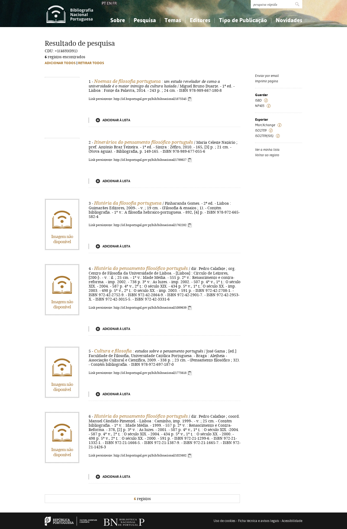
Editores (200, 20)
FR (115, 3)
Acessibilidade (292, 521)
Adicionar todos (60, 63)
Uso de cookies (224, 521)
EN (109, 3)
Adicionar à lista (116, 120)
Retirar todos (91, 63)
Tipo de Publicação (243, 20)
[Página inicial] (70, 13)
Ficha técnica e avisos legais (258, 521)
